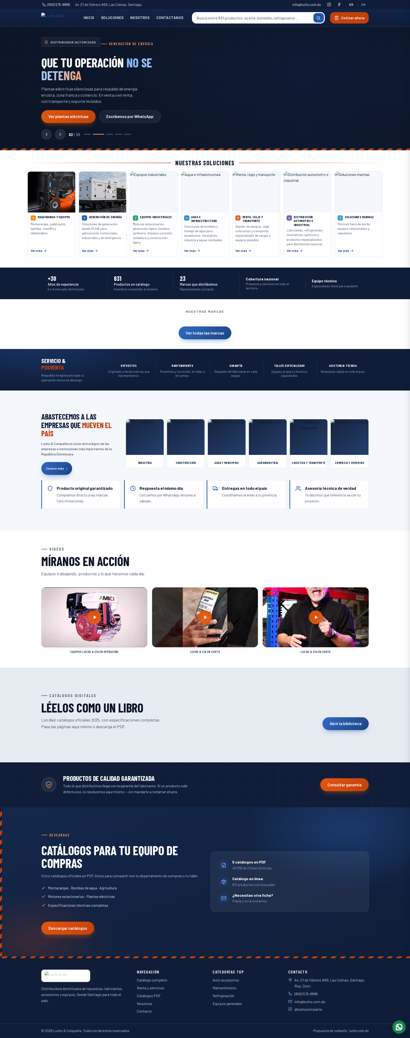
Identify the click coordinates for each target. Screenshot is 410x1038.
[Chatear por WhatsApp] (399, 1027)
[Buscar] (318, 18)
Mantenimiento (225, 988)
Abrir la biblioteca (346, 723)
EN (363, 4)
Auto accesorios (226, 980)
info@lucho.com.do (307, 4)
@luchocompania (308, 1009)
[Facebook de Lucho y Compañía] (339, 4)
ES (351, 4)
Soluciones (112, 17)
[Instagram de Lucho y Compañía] (329, 4)
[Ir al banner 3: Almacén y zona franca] (109, 134)
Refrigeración (223, 995)
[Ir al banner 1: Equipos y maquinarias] (87, 134)
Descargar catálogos (67, 928)
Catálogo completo (152, 980)
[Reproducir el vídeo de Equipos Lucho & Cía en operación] (94, 617)
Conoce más (56, 468)
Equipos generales (227, 1003)
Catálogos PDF (149, 995)
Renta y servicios (150, 988)
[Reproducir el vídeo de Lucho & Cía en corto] (205, 617)
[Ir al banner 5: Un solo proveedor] (127, 134)
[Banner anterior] (46, 134)
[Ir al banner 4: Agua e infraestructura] (118, 134)
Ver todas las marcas (205, 332)
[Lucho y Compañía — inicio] (58, 18)
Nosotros (140, 17)
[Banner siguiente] (60, 134)
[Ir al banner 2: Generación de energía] (98, 134)
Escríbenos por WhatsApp (130, 116)
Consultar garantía (344, 784)
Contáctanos (169, 17)
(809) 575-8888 (58, 4)
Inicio (89, 17)
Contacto (144, 1011)
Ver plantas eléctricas (68, 116)
